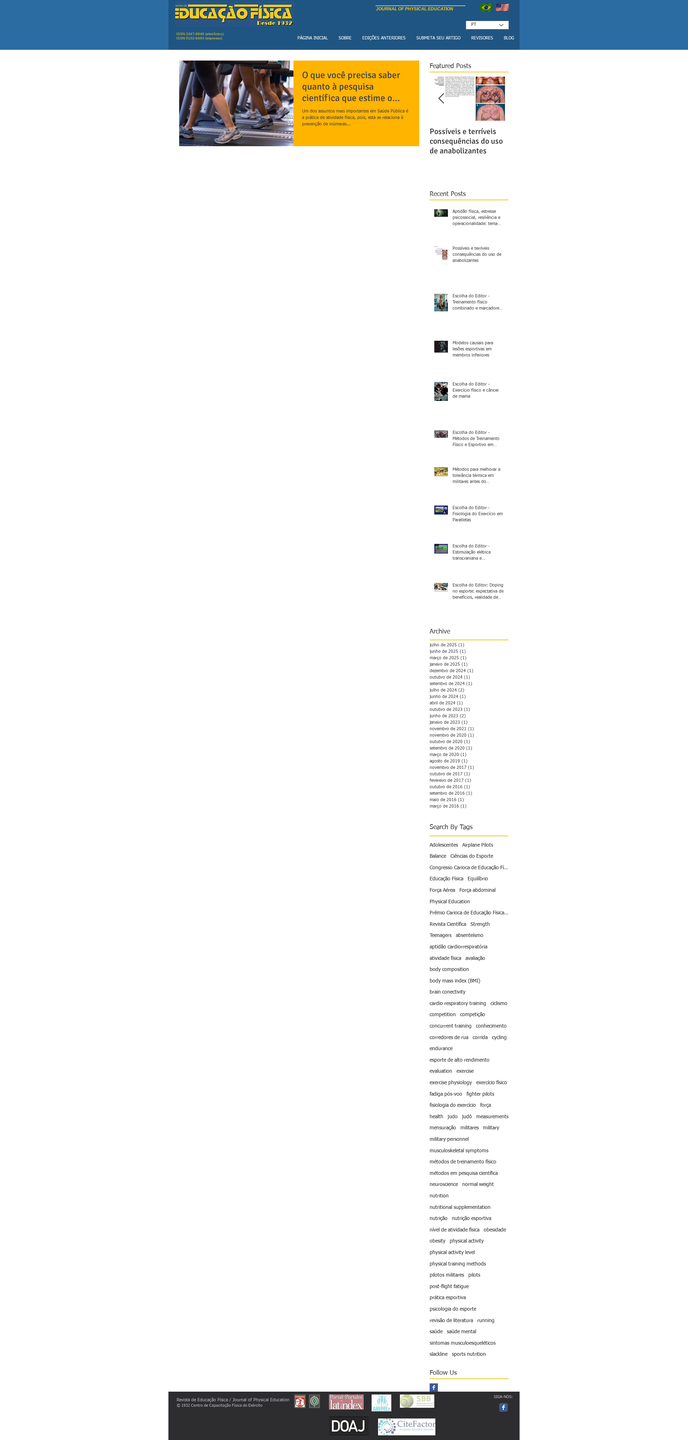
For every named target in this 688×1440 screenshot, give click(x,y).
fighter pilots (480, 1094)
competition (443, 1014)
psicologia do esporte (453, 1309)
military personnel (449, 1139)
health (436, 1116)
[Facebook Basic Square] (434, 1387)
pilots (474, 1275)
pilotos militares (447, 1275)
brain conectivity (447, 992)
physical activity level (452, 1252)
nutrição (439, 1218)
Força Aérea (442, 890)
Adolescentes (444, 845)
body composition (449, 969)
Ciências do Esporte (471, 856)
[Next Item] (497, 98)
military (491, 1127)
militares (469, 1127)
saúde (436, 1331)
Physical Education (450, 901)
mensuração (443, 1127)
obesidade (495, 1230)
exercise (465, 1071)
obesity (437, 1241)
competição (472, 1014)
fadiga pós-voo (446, 1094)
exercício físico (491, 1082)
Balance (438, 856)
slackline (439, 1354)
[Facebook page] (503, 1407)
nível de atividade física (454, 1230)
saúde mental (461, 1331)
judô (467, 1116)
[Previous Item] (441, 98)
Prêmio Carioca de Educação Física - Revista (469, 912)
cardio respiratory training (458, 1003)
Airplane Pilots (477, 845)
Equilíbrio (478, 878)
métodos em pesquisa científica (464, 1173)
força (485, 1105)
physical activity (467, 1241)
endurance (441, 1048)
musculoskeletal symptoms (459, 1150)
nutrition (439, 1196)
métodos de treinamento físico (463, 1161)
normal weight (478, 1184)
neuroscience (444, 1184)
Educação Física (446, 878)
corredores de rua (449, 1037)
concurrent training (451, 1026)
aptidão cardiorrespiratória (458, 946)
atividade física (445, 958)
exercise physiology (451, 1082)
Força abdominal (477, 890)
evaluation (441, 1071)
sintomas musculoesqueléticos (463, 1343)
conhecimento (491, 1026)
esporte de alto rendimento (459, 1060)
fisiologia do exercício (453, 1105)
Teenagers (441, 935)
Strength (480, 924)
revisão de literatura (451, 1320)
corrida (480, 1037)
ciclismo (499, 1003)
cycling (499, 1037)
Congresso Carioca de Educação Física (469, 867)
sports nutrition (469, 1354)
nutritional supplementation (460, 1207)
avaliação (475, 958)
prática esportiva (448, 1297)
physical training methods (458, 1264)
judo (453, 1116)
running (485, 1320)
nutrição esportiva (471, 1218)
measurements (492, 1116)
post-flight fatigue (449, 1286)
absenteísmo (469, 935)
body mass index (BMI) (455, 981)
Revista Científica (448, 924)
